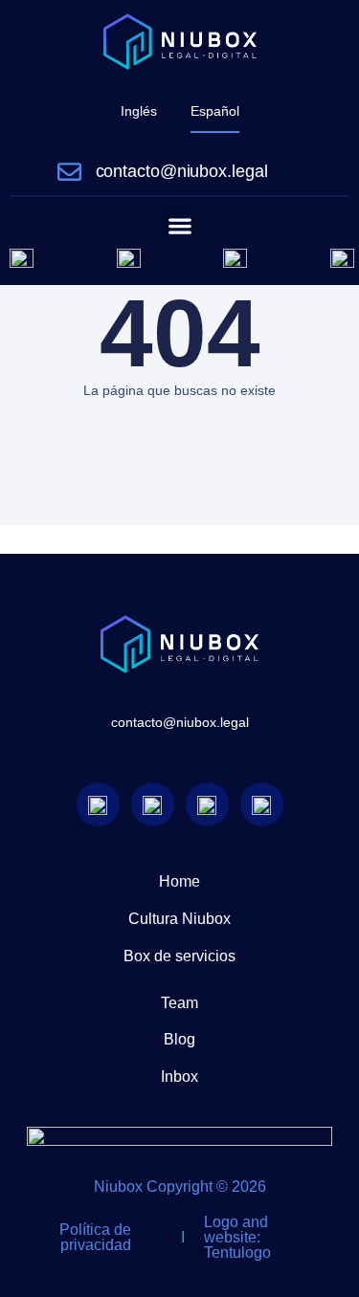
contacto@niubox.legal (182, 171)
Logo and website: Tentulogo (237, 1237)
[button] (179, 225)
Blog (179, 1039)
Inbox (179, 1076)
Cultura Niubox (179, 919)
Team (179, 1003)
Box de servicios (179, 956)
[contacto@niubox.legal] (69, 172)
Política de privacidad (95, 1237)
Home (179, 881)
